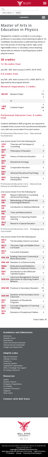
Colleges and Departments (13, 347)
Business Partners (9, 382)
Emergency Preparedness (12, 384)
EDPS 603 (3, 178)
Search (18, 13)
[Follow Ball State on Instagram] (20, 403)
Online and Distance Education (14, 343)
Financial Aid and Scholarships (14, 345)
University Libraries (10, 363)
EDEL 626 (5, 257)
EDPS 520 (3, 272)
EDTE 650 (3, 306)
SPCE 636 (3, 223)
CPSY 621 (3, 145)
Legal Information (39, 451)
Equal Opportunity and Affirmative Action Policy (17, 451)
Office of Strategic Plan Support (14, 368)
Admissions (7, 336)
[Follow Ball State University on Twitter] (10, 403)
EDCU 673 (3, 252)
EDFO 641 (3, 156)
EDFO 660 (3, 167)
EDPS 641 (3, 207)
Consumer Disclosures (11, 388)
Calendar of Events (10, 359)
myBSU (6, 379)
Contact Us (7, 361)
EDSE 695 (5, 296)
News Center (8, 393)
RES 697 (4, 94)
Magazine (6, 391)
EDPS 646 (3, 212)
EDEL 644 (5, 262)
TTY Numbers (10, 453)
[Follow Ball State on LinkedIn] (5, 409)
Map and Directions (10, 357)
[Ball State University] (24, 431)
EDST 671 (3, 301)
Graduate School (9, 338)
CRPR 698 (3, 107)
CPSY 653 (3, 196)
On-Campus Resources (11, 370)
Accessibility (7, 386)
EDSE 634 (5, 279)
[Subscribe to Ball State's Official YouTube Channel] (15, 403)
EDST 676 (3, 218)
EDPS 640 (3, 201)
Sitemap (18, 453)
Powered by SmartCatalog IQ (32, 453)
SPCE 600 (3, 312)
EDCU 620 (3, 241)
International (8, 340)
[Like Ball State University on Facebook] (5, 403)
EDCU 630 (3, 246)
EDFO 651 (3, 162)
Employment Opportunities (13, 366)
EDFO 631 (3, 151)
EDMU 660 (4, 267)
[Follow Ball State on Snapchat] (10, 409)
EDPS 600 (3, 173)
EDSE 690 (5, 288)
